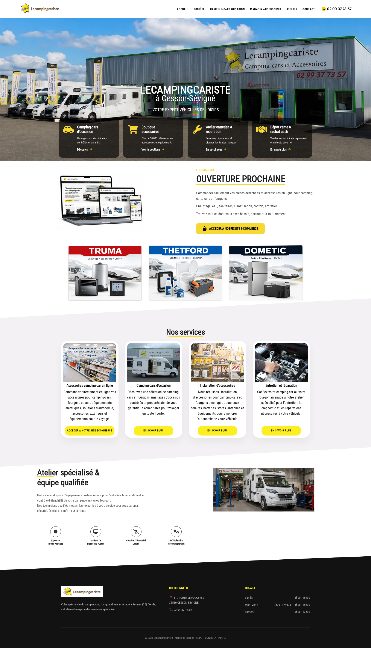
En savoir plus (214, 149)
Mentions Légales (184, 637)
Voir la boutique (150, 149)
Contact (309, 9)
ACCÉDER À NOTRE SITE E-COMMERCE (233, 229)
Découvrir (82, 149)
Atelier (292, 9)
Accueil (183, 9)
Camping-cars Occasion (227, 9)
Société (199, 9)
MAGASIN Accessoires (265, 9)
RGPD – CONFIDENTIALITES (211, 637)
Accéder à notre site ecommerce (89, 430)
